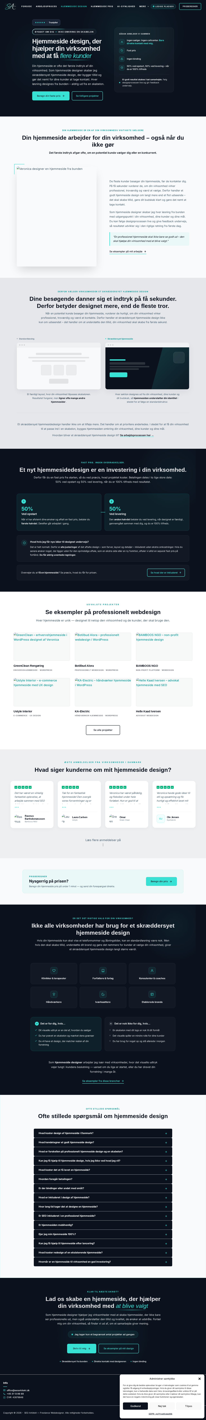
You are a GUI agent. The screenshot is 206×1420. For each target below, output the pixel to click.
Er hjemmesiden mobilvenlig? (103, 1225)
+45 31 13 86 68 (15, 1393)
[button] (199, 1378)
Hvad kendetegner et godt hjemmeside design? (103, 1142)
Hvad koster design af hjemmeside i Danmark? (103, 1133)
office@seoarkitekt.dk (18, 1390)
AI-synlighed (126, 6)
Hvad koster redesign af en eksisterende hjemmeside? (103, 1252)
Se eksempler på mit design (119, 1348)
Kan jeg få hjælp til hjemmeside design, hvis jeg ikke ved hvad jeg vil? (103, 1161)
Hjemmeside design (74, 6)
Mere (142, 6)
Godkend (135, 1406)
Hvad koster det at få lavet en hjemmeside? (103, 1170)
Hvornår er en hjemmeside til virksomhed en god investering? (103, 1262)
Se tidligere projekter (87, 95)
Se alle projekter (103, 730)
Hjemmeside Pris (102, 6)
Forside (26, 6)
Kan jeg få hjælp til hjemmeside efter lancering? (103, 1243)
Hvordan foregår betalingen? (103, 1179)
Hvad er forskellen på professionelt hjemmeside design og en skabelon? (103, 1151)
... (16, 806)
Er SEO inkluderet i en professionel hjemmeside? (103, 1216)
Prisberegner (190, 6)
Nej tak (162, 1406)
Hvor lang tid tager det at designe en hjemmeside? (103, 1207)
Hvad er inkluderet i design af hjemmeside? (103, 1197)
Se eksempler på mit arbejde (125, 251)
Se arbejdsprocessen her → (137, 435)
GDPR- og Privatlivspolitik (160, 1414)
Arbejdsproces (46, 6)
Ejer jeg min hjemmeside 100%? (103, 1234)
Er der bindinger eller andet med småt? (103, 1188)
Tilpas (188, 1406)
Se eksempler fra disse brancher (101, 1080)
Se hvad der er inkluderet (164, 572)
